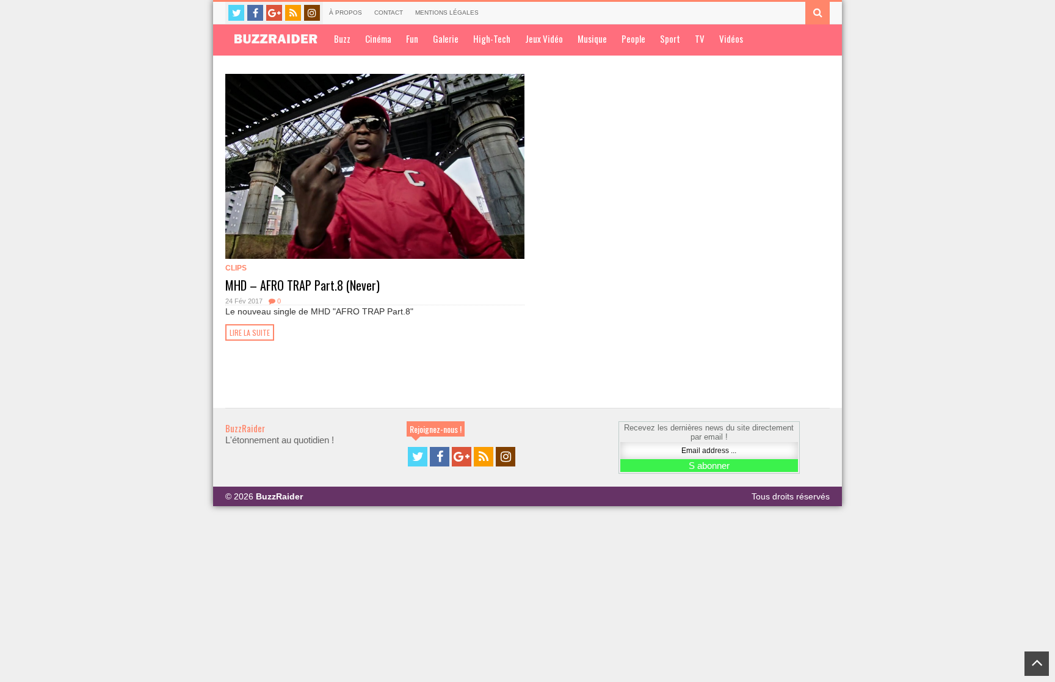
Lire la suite (250, 332)
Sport (670, 38)
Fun (412, 38)
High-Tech (491, 38)
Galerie (446, 38)
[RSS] (293, 13)
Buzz (342, 38)
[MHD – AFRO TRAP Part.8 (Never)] (374, 166)
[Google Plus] (274, 13)
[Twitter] (236, 13)
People (633, 38)
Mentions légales (447, 12)
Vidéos (731, 38)
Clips (236, 268)
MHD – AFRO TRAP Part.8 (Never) (302, 285)
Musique (592, 38)
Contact (388, 12)
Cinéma (378, 38)
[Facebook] (255, 13)
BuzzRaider (245, 428)
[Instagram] (312, 13)
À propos (345, 12)
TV (700, 38)
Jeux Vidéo (544, 38)
